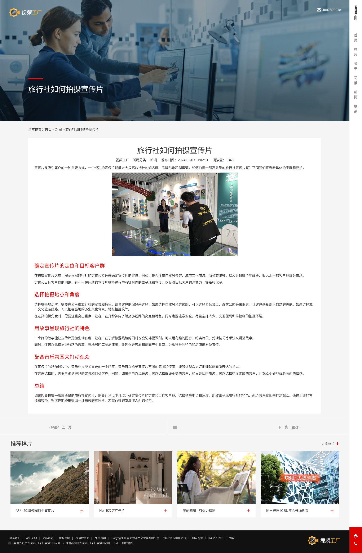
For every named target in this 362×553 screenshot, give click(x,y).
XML (116, 543)
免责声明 (100, 538)
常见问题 (31, 538)
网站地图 (127, 543)
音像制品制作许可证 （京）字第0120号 (87, 543)
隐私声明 (48, 538)
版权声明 (64, 538)
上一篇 (67, 427)
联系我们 (14, 538)
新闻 (58, 129)
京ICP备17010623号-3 (175, 538)
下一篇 (283, 427)
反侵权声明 (82, 538)
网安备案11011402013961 (208, 538)
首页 (48, 129)
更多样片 (328, 443)
